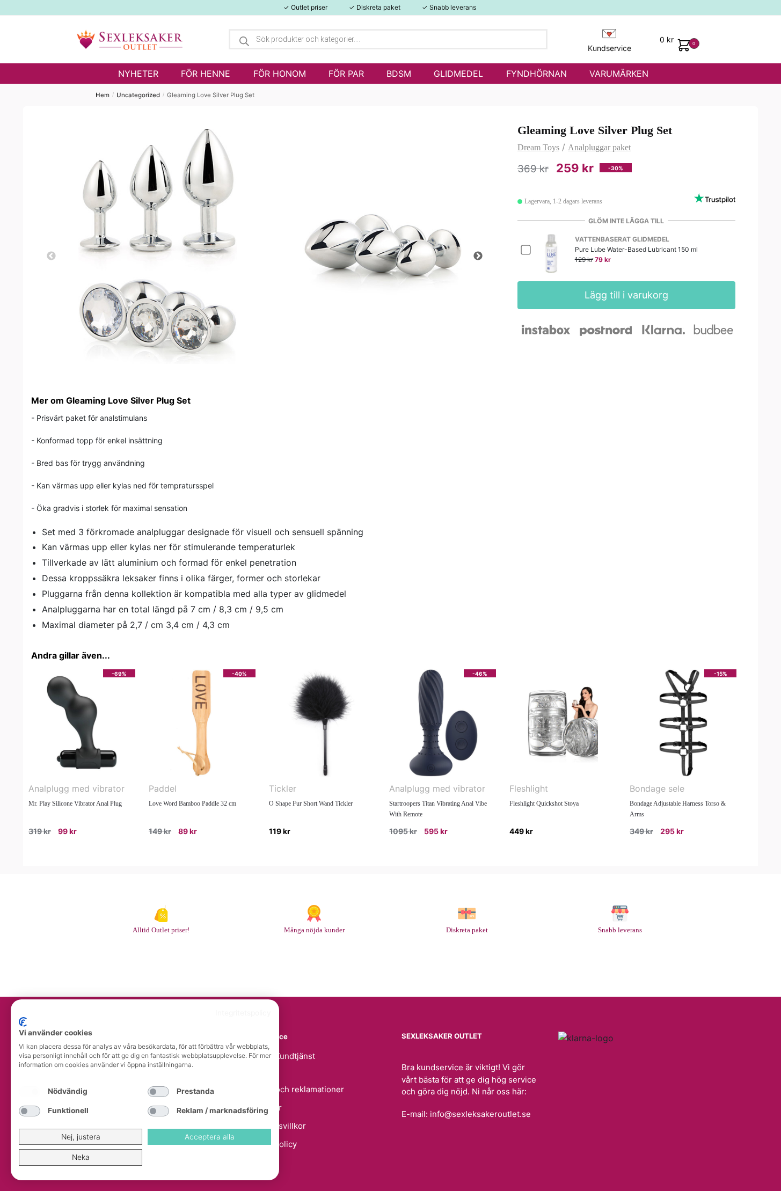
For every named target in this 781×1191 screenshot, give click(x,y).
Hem (103, 95)
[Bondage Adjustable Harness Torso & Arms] (683, 723)
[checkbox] (29, 1091)
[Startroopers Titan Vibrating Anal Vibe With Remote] (442, 723)
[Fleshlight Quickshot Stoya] (562, 723)
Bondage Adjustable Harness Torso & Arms (678, 809)
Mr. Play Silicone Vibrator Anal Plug (75, 803)
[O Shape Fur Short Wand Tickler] (322, 723)
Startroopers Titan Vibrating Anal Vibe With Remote (438, 809)
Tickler (282, 788)
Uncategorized (138, 95)
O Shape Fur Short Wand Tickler (311, 803)
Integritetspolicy (243, 1013)
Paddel (163, 788)
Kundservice (609, 48)
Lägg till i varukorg (626, 295)
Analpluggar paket (599, 147)
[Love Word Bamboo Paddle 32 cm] (202, 723)
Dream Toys (538, 147)
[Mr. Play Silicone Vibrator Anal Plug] (81, 723)
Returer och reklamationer (294, 1089)
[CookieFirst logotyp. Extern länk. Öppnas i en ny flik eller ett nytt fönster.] (23, 1022)
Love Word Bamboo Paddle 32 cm (192, 803)
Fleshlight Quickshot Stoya (544, 803)
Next (477, 256)
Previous (51, 256)
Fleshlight (528, 788)
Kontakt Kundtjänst (279, 1056)
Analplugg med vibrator (76, 788)
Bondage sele (657, 788)
